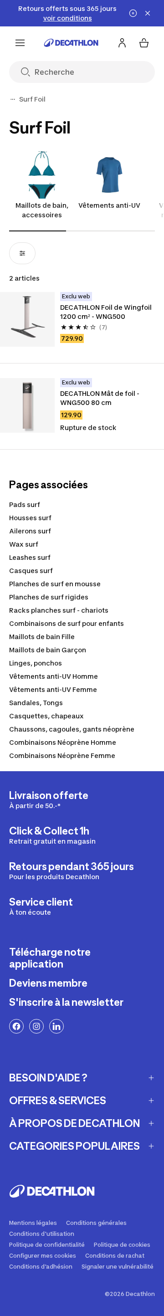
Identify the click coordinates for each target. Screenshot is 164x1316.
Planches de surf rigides (48, 597)
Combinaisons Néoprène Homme (62, 742)
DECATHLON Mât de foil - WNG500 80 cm (100, 397)
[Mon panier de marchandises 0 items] (144, 43)
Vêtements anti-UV (109, 205)
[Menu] (20, 43)
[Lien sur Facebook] (16, 1026)
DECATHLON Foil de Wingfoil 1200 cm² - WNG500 (106, 311)
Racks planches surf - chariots (58, 610)
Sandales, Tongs (36, 703)
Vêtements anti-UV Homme (53, 676)
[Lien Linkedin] (56, 1026)
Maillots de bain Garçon (47, 650)
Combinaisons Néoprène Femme (62, 755)
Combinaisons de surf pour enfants (66, 623)
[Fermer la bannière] (147, 13)
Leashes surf (30, 557)
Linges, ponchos (35, 663)
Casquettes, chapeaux (46, 716)
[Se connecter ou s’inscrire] (122, 43)
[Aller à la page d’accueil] (71, 43)
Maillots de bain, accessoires (41, 210)
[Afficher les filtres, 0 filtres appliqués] (22, 253)
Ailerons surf (30, 531)
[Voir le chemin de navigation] (12, 99)
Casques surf (31, 570)
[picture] (27, 319)
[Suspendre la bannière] (133, 13)
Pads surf (24, 504)
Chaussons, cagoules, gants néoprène (71, 729)
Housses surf (30, 518)
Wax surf (23, 544)
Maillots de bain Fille (42, 636)
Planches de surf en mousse (55, 584)
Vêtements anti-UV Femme (53, 689)
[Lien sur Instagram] (36, 1026)
